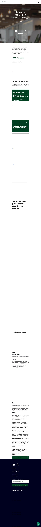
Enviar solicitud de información (20, 485)
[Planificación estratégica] (20, 65)
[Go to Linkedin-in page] (25, 30)
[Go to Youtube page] (16, 30)
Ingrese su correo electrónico (18, 479)
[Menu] (38, 2)
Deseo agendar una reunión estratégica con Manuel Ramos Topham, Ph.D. (20, 457)
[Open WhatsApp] (38, 524)
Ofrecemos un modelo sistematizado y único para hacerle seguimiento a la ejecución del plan (20, 126)
